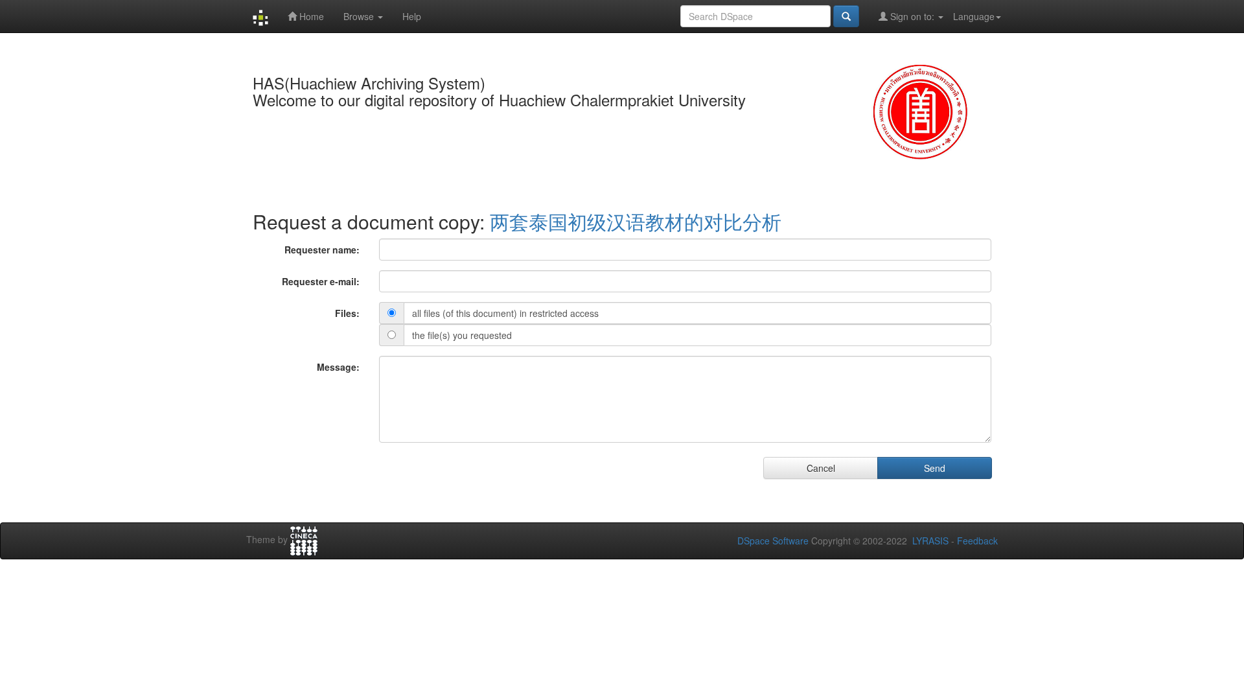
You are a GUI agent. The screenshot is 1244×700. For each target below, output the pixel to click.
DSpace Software (773, 540)
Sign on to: (912, 16)
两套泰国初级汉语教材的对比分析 (635, 221)
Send (934, 467)
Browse (359, 16)
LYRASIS (930, 540)
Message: (338, 366)
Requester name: (322, 249)
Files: (347, 313)
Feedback (977, 540)
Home (310, 16)
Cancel (821, 467)
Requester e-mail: (321, 281)
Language (974, 16)
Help (411, 16)
